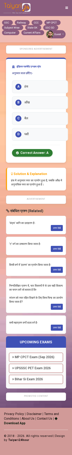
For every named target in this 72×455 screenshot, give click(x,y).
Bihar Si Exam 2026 (28, 379)
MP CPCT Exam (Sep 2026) (34, 357)
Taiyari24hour (18, 440)
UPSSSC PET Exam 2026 (32, 368)
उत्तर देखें (57, 228)
